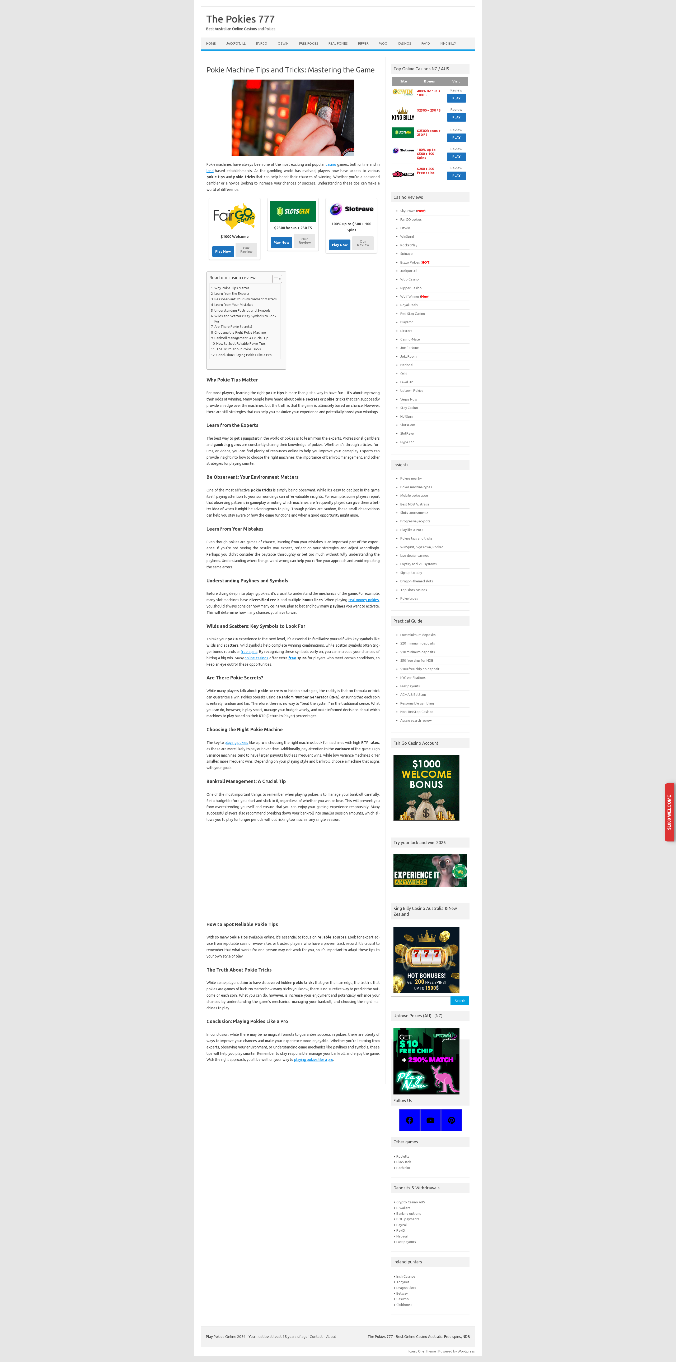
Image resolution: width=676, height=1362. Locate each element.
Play (456, 98)
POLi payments (407, 1219)
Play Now (223, 251)
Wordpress (466, 1351)
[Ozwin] (403, 92)
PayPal (401, 1225)
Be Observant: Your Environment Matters (245, 299)
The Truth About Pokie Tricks (238, 349)
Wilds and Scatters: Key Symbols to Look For (245, 318)
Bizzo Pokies (410, 262)
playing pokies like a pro (313, 1059)
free (292, 658)
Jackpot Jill (408, 271)
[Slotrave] (351, 209)
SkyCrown (407, 211)
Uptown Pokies (411, 390)
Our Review (246, 249)
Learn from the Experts (232, 293)
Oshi (403, 373)
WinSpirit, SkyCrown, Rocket (421, 547)
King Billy (448, 43)
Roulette (403, 1156)
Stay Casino (409, 407)
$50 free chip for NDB (416, 660)
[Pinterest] (451, 1120)
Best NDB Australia (414, 504)
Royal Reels (409, 305)
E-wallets (403, 1208)
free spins (249, 652)
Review (456, 90)
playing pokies (236, 742)
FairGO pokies (411, 219)
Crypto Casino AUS (410, 1202)
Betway (402, 1293)
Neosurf (402, 1236)
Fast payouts (410, 686)
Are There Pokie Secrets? (233, 326)
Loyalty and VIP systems (418, 564)
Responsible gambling (417, 703)
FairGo (261, 43)
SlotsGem (407, 425)
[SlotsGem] (293, 211)
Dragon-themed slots (416, 581)
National (406, 365)
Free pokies (308, 43)
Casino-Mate (410, 339)
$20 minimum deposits (417, 643)
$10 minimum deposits (417, 652)
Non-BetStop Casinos (416, 712)
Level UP (406, 382)
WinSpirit (407, 236)
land (210, 171)
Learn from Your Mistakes (233, 304)
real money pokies (364, 600)
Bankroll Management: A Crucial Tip (241, 338)
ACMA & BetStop (413, 694)
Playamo (407, 322)
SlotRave (407, 433)
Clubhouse (404, 1304)
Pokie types (409, 598)
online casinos (256, 658)
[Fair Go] (234, 216)
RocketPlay (408, 245)
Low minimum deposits (418, 635)
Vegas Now (408, 399)
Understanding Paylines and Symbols (242, 310)
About (331, 1337)
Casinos (404, 43)
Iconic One (416, 1351)
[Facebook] (409, 1120)
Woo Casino (409, 279)
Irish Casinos (405, 1276)
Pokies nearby (411, 478)
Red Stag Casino (412, 313)
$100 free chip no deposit (419, 669)
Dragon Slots (406, 1288)
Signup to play (411, 572)
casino (331, 164)
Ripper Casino (411, 288)
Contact (316, 1337)
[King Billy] (403, 113)
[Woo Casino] (403, 173)
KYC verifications (413, 677)
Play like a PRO (411, 530)
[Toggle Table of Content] (274, 278)
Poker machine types (416, 487)
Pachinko (403, 1168)
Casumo (402, 1299)
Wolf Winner (409, 296)
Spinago (406, 253)
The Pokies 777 (240, 18)
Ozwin (283, 43)
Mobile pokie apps (414, 495)
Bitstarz (406, 331)
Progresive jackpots (415, 521)
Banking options (408, 1213)
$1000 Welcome (669, 812)
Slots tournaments (414, 512)
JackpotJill (236, 43)
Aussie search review (416, 720)
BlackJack (403, 1162)
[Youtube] (430, 1120)
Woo (383, 43)
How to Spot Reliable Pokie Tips (241, 343)
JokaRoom (408, 356)
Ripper (363, 43)
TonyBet (402, 1282)
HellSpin (406, 416)
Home (211, 43)
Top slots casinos (413, 590)
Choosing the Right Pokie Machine (240, 332)
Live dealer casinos (414, 555)
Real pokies (338, 43)
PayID (425, 43)
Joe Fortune (409, 347)
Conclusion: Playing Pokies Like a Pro (244, 355)
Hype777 (407, 442)
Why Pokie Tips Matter (231, 288)
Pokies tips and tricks (416, 538)
